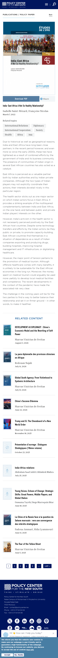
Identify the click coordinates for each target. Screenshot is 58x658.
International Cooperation (18, 130)
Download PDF (21, 99)
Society (39, 130)
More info (30, 650)
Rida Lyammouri (43, 529)
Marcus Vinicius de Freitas (30, 339)
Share (46, 99)
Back (50, 15)
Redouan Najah (23, 362)
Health (8, 134)
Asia (30, 134)
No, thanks (18, 655)
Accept (7, 655)
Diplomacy (39, 125)
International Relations (16, 125)
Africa (20, 134)
